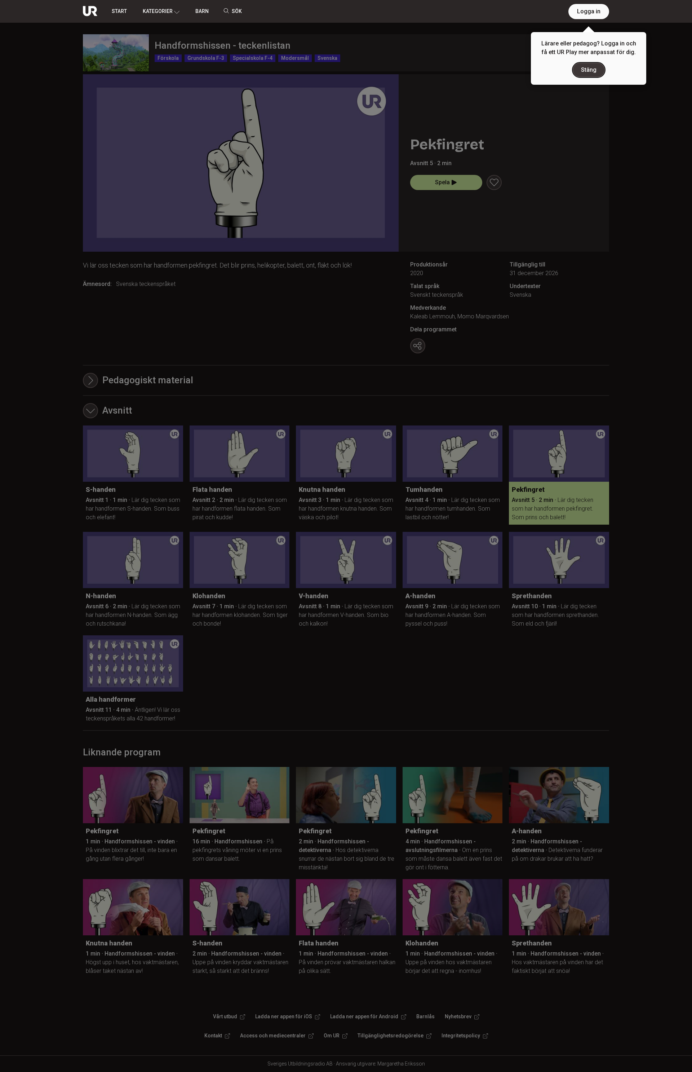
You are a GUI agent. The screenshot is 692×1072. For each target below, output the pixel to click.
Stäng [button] (588, 69)
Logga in (588, 11)
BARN (202, 11)
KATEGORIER (158, 11)
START (119, 11)
